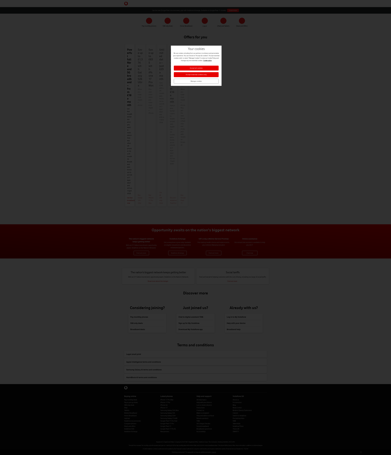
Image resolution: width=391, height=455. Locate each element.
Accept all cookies (196, 68)
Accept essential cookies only (196, 75)
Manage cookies (196, 81)
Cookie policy (207, 60)
